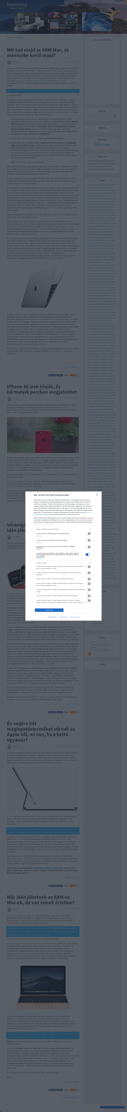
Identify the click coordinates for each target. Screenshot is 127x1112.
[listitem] (63, 529)
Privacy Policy (74, 617)
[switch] (88, 533)
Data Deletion (52, 617)
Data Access (63, 617)
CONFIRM (49, 610)
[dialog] (63, 556)
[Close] (98, 495)
